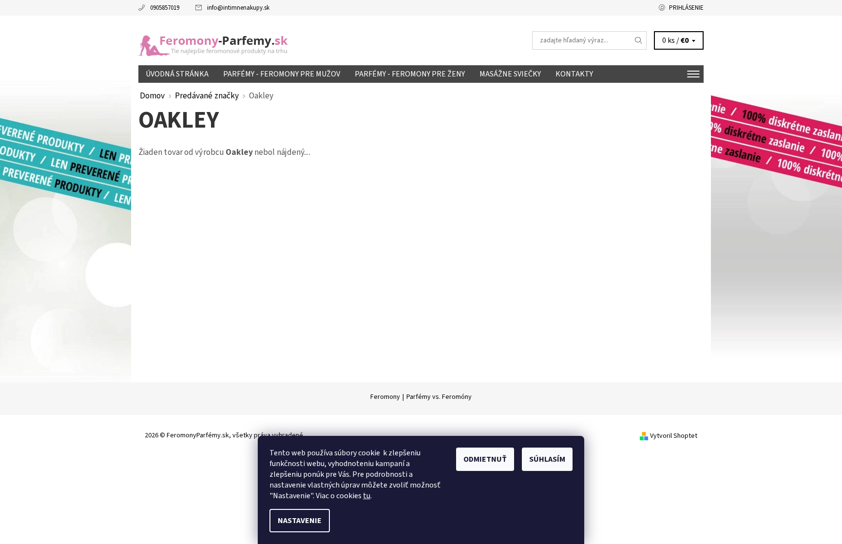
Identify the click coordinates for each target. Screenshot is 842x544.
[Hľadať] (639, 40)
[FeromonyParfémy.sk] (218, 40)
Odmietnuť (485, 459)
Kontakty (574, 74)
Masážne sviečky (510, 74)
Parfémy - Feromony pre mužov (281, 74)
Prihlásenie (686, 7)
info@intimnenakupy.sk (238, 7)
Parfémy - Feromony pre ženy (410, 74)
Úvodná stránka (177, 74)
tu (366, 495)
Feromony (385, 397)
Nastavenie (300, 520)
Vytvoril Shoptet (673, 436)
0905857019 (164, 7)
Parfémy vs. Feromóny (439, 397)
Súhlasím (547, 459)
